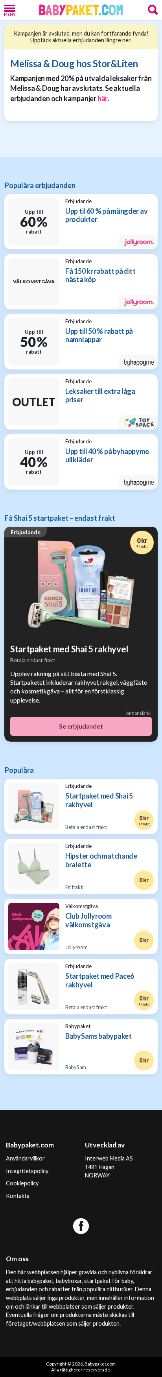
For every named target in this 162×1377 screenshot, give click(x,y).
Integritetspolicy (27, 1171)
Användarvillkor (25, 1158)
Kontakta (17, 1195)
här (102, 98)
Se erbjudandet (81, 726)
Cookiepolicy (22, 1183)
